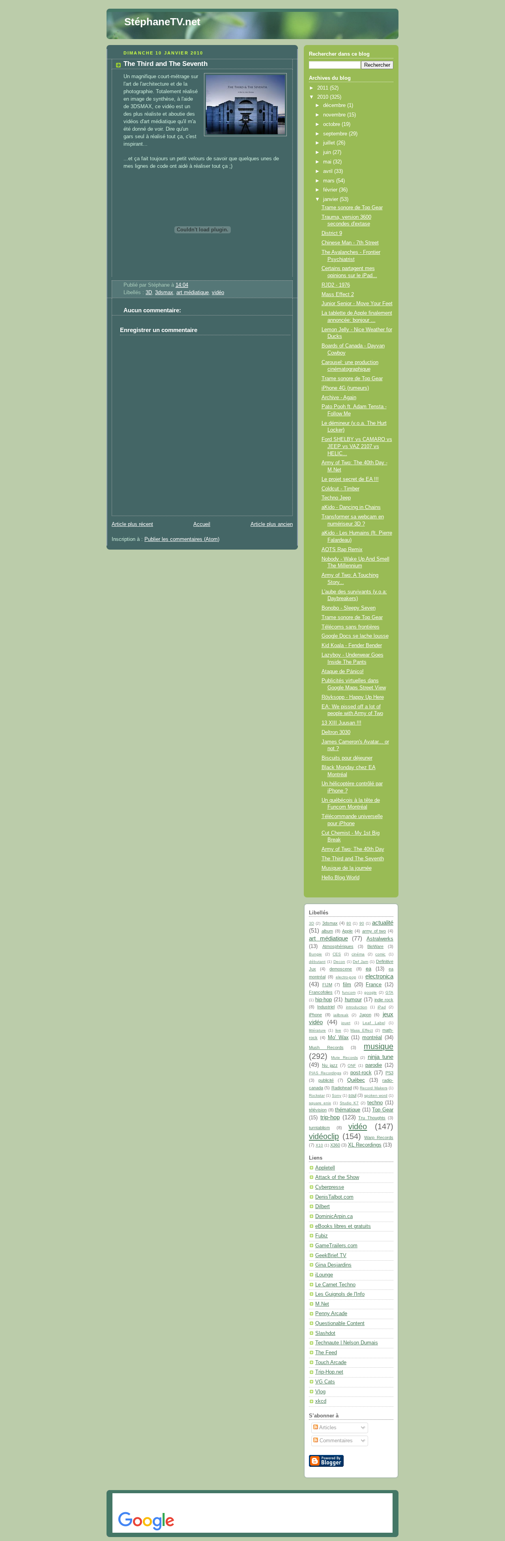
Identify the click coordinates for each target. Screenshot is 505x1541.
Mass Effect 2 (338, 294)
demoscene (340, 969)
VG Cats (325, 1382)
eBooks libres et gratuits (343, 1226)
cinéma (358, 954)
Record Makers (373, 1088)
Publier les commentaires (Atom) (181, 539)
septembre (336, 134)
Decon (339, 961)
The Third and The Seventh (165, 64)
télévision (318, 1109)
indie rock (383, 999)
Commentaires (335, 1440)
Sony (336, 1095)
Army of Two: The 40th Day (353, 849)
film (347, 984)
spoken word (375, 1095)
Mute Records (344, 1057)
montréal (372, 1037)
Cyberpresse (329, 1187)
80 (348, 923)
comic (380, 954)
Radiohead (341, 1087)
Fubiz (321, 1236)
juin (328, 152)
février (331, 190)
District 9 (332, 233)
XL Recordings (365, 1145)
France (374, 984)
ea (368, 969)
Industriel (326, 1006)
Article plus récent (132, 524)
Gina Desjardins (333, 1265)
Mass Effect (361, 1030)
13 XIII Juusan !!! (341, 723)
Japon (365, 1014)
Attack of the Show (337, 1177)
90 (361, 923)
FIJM (327, 984)
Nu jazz (330, 1065)
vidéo (218, 292)
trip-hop (330, 1117)
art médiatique (192, 292)
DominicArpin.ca (334, 1216)
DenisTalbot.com (334, 1197)
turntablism (319, 1127)
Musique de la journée (347, 868)
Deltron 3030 (336, 732)
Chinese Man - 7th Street (350, 243)
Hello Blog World (340, 877)
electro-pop (346, 977)
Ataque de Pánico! (343, 671)
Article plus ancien (272, 524)
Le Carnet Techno (335, 1285)
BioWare (375, 946)
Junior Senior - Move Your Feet (357, 303)
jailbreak (340, 1015)
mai (328, 162)
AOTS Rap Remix (342, 549)
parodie (373, 1065)
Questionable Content (340, 1323)
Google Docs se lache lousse (355, 636)
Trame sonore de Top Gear (352, 207)
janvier (331, 199)
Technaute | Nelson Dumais (346, 1343)
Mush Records (326, 1047)
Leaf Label (374, 1023)
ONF (352, 1065)
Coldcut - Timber (340, 489)
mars (329, 181)
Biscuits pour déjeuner (347, 758)
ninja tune (380, 1056)
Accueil (201, 524)
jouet (345, 1023)
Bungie (315, 954)
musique (378, 1046)
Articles (327, 1427)
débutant (317, 961)
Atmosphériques (338, 946)
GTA (389, 992)
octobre (332, 124)
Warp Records (378, 1137)
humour (353, 999)
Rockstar (317, 1095)
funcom (348, 992)
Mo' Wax (338, 1037)
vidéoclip (324, 1136)
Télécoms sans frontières (351, 627)
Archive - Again (339, 397)
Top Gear (382, 1110)
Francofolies (321, 992)
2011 (323, 88)
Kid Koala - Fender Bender (352, 645)
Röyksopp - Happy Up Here (353, 697)
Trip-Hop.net (329, 1372)
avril (328, 171)
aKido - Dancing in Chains (351, 507)
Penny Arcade (331, 1313)
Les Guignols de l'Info (340, 1294)
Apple (347, 931)
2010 (323, 97)
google (370, 992)
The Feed (326, 1352)
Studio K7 (349, 1103)
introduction (356, 1007)
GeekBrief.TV (330, 1255)
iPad (382, 1007)
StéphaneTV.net (162, 22)
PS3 (389, 1072)
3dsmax (164, 292)
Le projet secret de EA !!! (350, 479)
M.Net (322, 1304)
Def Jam (360, 961)
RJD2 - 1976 (336, 285)
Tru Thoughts (371, 1117)
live (338, 1030)
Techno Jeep (336, 498)
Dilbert (322, 1206)
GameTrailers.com (336, 1245)
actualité (382, 922)
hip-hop (323, 999)
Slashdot (325, 1333)
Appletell (325, 1168)
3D (149, 292)
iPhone (315, 1014)
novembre (335, 115)
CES (337, 954)
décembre (335, 105)
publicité (326, 1080)
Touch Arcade (330, 1362)
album (327, 931)
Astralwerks (380, 939)
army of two (374, 931)
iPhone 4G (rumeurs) (345, 388)
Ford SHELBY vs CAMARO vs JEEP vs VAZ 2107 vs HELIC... (357, 446)
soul (352, 1095)
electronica (379, 976)
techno (375, 1103)
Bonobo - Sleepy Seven (349, 608)
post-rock (361, 1073)
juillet (330, 143)
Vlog (320, 1392)
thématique (347, 1110)
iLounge (324, 1275)
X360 (335, 1145)
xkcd (320, 1401)
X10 (319, 1145)
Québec (356, 1080)
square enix (320, 1103)
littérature (317, 1030)
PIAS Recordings (325, 1073)
